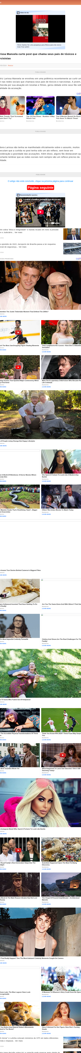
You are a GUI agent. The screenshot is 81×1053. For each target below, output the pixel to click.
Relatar (10, 65)
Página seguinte (40, 187)
